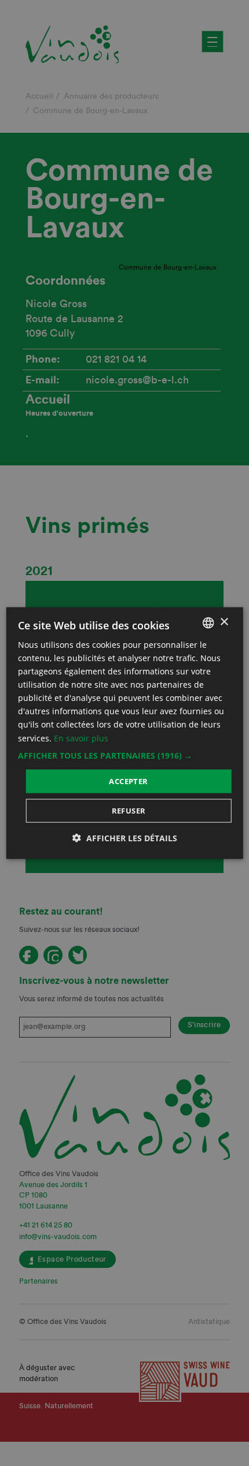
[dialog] (124, 733)
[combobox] (208, 622)
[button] (125, 755)
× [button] (223, 622)
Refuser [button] (129, 810)
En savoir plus (81, 737)
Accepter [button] (128, 780)
